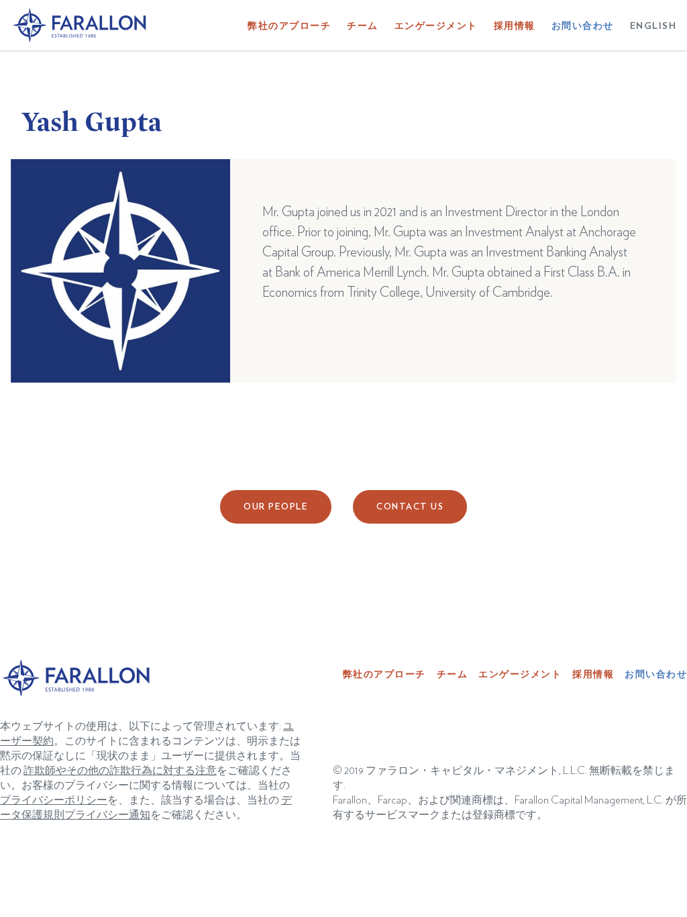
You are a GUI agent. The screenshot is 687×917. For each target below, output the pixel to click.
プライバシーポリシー (53, 800)
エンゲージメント (436, 26)
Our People (276, 507)
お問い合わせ (582, 26)
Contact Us (409, 507)
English (653, 26)
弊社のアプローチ (289, 26)
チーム (362, 26)
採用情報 (514, 26)
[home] (80, 25)
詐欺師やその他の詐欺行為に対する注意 (120, 770)
